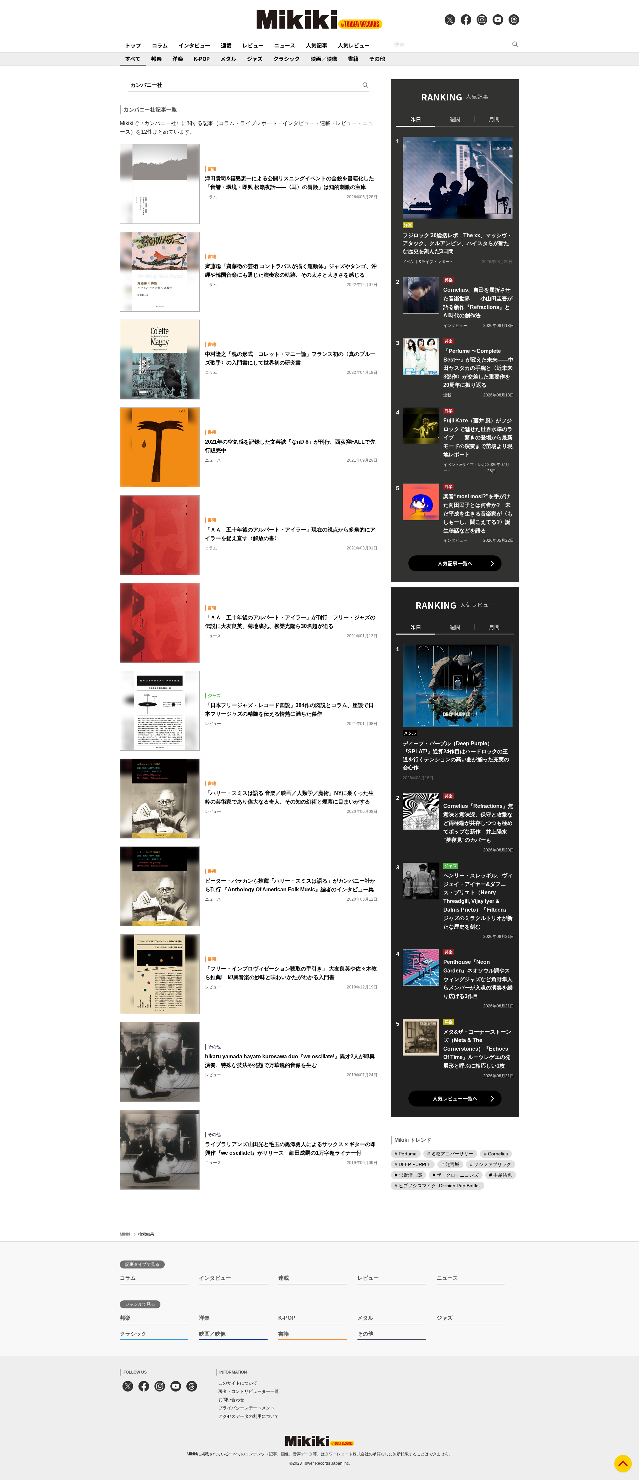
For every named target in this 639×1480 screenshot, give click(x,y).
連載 (226, 45)
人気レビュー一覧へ (455, 1098)
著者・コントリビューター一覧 (248, 1391)
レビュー (253, 45)
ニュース (284, 45)
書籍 (353, 59)
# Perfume (406, 1153)
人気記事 (316, 45)
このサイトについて (237, 1383)
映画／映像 (324, 59)
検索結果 (146, 1234)
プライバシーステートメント (246, 1408)
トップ (133, 45)
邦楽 (156, 59)
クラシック (286, 59)
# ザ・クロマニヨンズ (456, 1174)
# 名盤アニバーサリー (450, 1153)
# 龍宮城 (450, 1164)
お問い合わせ (231, 1400)
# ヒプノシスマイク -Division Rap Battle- (437, 1185)
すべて (132, 59)
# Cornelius (496, 1153)
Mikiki (125, 1234)
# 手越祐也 (500, 1174)
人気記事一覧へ (455, 563)
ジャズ (255, 59)
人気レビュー (354, 45)
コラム (160, 45)
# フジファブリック (490, 1164)
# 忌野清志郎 (408, 1174)
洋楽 (177, 59)
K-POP (202, 59)
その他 (377, 59)
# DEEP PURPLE (413, 1164)
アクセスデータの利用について (248, 1416)
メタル (228, 59)
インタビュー (194, 45)
